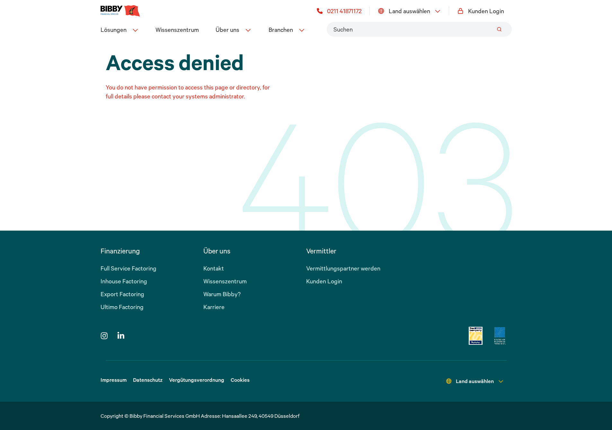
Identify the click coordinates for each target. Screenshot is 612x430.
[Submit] (499, 29)
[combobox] (419, 29)
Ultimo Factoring (122, 307)
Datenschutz (148, 379)
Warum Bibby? (222, 294)
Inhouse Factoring (124, 281)
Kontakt (213, 268)
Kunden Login (486, 11)
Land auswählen (409, 11)
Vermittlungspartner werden (343, 268)
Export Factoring (122, 294)
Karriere (214, 307)
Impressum (114, 379)
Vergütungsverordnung (196, 379)
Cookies (240, 379)
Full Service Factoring (128, 268)
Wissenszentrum (177, 29)
